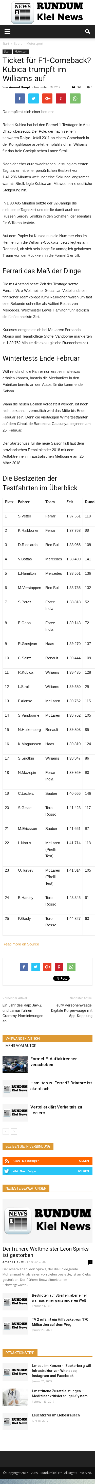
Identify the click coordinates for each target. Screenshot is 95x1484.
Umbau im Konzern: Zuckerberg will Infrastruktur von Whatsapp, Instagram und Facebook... (61, 1371)
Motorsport (21, 51)
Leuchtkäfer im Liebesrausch (56, 1415)
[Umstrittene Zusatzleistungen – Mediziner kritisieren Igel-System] (15, 1397)
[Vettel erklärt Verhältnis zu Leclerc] (15, 1113)
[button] (88, 31)
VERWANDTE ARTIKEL (23, 1039)
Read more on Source (21, 944)
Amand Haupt (19, 87)
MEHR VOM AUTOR (21, 1046)
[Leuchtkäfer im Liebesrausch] (15, 1421)
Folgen (83, 1160)
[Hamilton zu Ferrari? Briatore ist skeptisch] (15, 1088)
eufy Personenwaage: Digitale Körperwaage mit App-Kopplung (71, 1010)
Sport (7, 51)
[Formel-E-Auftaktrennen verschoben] (15, 1064)
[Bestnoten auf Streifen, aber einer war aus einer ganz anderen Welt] (15, 1301)
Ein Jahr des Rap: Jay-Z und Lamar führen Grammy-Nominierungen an (23, 1013)
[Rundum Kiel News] (47, 12)
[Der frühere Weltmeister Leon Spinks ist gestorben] (47, 1221)
